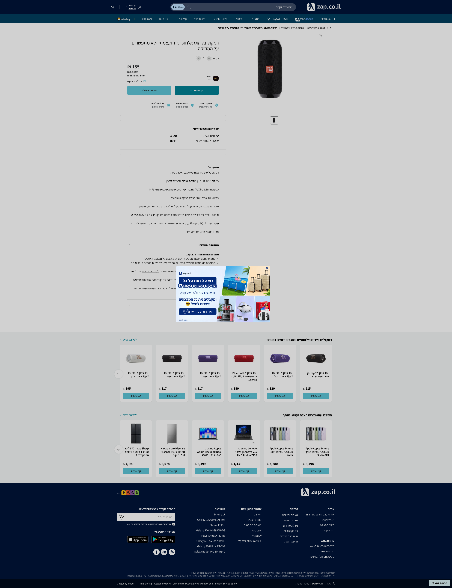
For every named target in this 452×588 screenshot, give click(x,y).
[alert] (226, 294)
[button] (267, 268)
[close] (267, 268)
